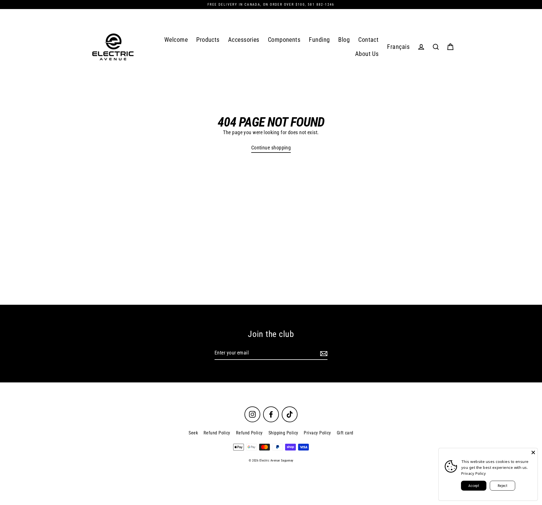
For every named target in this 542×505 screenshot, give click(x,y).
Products (208, 39)
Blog (344, 39)
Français (398, 46)
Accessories (243, 39)
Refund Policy (217, 433)
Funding (319, 39)
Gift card (345, 433)
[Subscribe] (322, 353)
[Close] (533, 452)
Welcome (176, 39)
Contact (368, 39)
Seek (193, 433)
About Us (367, 53)
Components (284, 39)
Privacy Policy (317, 433)
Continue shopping (271, 148)
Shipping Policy (283, 433)
